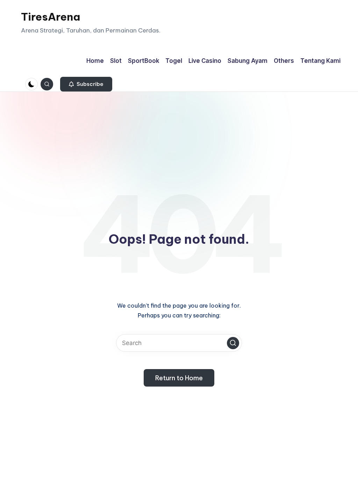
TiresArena (50, 16)
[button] (86, 84)
